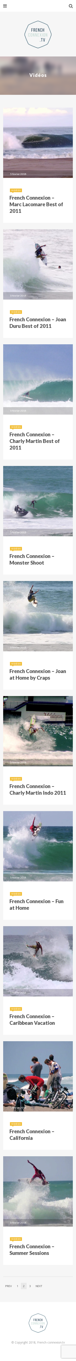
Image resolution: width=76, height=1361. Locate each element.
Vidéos (16, 190)
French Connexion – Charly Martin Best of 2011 (35, 441)
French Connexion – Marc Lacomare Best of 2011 (36, 204)
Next (39, 1286)
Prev (8, 1286)
